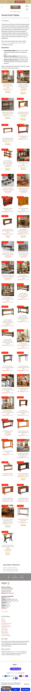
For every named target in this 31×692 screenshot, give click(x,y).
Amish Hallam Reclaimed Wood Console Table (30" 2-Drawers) (23, 318)
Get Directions (20, 1)
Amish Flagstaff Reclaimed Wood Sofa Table (8, 390)
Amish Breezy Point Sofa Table (23, 519)
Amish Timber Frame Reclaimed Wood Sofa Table (8, 547)
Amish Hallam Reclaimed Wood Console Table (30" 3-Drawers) (8, 322)
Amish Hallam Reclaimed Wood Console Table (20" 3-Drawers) (8, 341)
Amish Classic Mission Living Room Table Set (8, 276)
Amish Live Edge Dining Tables (10, 570)
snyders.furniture (14, 673)
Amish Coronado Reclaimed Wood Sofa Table (8, 367)
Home (11, 11)
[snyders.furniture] (15, 7)
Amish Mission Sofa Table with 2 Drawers (23, 113)
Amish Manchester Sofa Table (8, 431)
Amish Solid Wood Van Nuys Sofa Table (23, 474)
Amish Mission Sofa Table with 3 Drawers (7, 139)
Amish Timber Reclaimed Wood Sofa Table (23, 277)
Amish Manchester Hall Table (23, 136)
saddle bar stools (6, 43)
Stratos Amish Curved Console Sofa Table (8, 113)
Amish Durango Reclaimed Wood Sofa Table (8, 412)
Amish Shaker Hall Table (8, 452)
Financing (3, 621)
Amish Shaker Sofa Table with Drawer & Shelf (23, 432)
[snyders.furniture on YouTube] (7, 611)
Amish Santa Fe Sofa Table (23, 163)
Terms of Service (5, 634)
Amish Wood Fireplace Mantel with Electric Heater (23, 231)
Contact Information (6, 635)
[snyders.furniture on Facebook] (2, 611)
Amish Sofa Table (7, 473)
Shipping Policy (4, 632)
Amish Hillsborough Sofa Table (23, 389)
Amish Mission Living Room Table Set (23, 189)
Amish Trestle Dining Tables (10, 567)
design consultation (15, 651)
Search (3, 618)
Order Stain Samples (6, 626)
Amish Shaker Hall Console (23, 209)
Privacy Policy (4, 629)
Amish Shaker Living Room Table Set (23, 253)
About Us (3, 620)
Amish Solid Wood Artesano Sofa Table (23, 499)
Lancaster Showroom (6, 623)
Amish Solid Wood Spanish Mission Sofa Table (7, 231)
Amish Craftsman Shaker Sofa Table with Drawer (23, 86)
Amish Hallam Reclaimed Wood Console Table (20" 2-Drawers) (23, 295)
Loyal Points (4, 628)
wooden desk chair (19, 43)
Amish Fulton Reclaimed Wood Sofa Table (23, 345)
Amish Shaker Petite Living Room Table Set (8, 253)
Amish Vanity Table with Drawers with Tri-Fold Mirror (23, 455)
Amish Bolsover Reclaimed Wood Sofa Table (8, 299)
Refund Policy (4, 631)
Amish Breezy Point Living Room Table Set (8, 189)
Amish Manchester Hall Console (8, 209)
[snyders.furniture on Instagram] (5, 611)
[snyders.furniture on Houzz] (4, 611)
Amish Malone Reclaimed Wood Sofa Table (23, 412)
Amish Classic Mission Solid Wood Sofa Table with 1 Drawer (8, 520)
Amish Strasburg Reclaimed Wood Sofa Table (23, 367)
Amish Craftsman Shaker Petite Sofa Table (8, 86)
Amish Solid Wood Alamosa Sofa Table (7, 499)
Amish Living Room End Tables (10, 569)
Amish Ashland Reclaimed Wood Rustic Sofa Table (7, 162)
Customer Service (5, 625)
